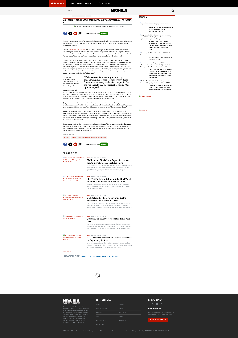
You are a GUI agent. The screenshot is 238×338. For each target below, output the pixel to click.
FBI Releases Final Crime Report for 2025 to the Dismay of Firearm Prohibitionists (108, 161)
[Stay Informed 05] (145, 96)
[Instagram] (109, 1)
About (98, 316)
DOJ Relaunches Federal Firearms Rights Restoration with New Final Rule (106, 199)
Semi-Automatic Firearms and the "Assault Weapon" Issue (89, 137)
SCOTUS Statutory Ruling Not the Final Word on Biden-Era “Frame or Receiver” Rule (109, 180)
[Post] (70, 32)
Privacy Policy (100, 324)
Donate (121, 316)
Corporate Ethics (101, 320)
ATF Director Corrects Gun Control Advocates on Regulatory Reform (109, 239)
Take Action (122, 312)
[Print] (80, 35)
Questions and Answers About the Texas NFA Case (108, 220)
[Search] (173, 11)
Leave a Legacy (123, 320)
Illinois (66, 137)
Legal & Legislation (78, 16)
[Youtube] (106, 1)
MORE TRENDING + (68, 252)
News (88, 16)
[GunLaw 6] (143, 110)
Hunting (121, 308)
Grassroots (99, 312)
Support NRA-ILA (92, 33)
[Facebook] (99, 1)
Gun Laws (121, 305)
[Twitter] (102, 1)
